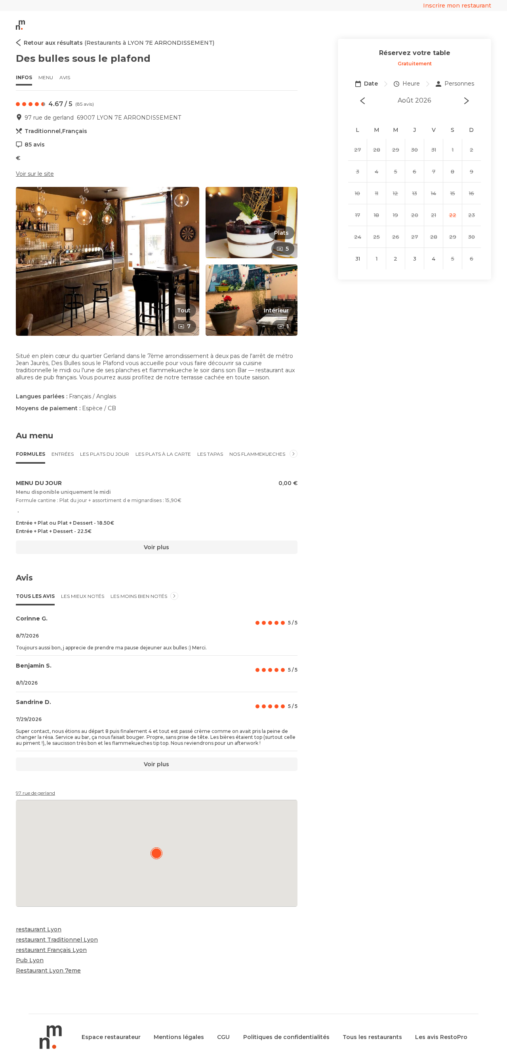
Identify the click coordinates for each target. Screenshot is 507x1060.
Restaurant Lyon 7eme (48, 970)
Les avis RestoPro (441, 1037)
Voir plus (156, 547)
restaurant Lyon (38, 929)
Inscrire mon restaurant (457, 5)
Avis (64, 77)
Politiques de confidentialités (286, 1037)
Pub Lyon (30, 960)
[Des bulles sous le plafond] (156, 853)
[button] (107, 261)
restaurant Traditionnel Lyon (57, 939)
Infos (24, 77)
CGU (223, 1037)
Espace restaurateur (111, 1037)
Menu (45, 77)
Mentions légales (179, 1037)
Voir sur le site (35, 173)
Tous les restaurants (372, 1037)
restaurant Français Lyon (51, 949)
